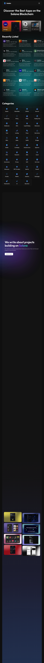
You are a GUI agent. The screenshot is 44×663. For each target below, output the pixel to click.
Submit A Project (9, 254)
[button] (39, 3)
